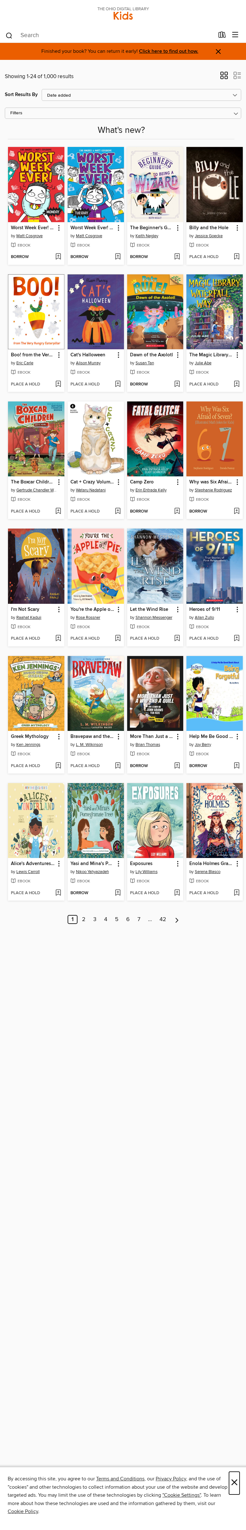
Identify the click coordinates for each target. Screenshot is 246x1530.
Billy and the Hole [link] (208, 228)
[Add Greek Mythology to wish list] (58, 766)
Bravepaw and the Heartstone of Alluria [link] (92, 737)
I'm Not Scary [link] (25, 609)
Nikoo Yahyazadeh (92, 871)
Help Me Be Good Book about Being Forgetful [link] (211, 737)
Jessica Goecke (209, 236)
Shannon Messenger (153, 617)
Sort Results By (21, 95)
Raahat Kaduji (28, 617)
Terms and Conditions (120, 1479)
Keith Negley (146, 236)
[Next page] (177, 919)
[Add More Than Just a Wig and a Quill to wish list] (177, 766)
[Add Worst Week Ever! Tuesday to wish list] (118, 257)
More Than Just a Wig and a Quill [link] (152, 737)
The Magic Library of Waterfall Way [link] (211, 355)
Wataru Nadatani (91, 490)
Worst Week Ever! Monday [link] (33, 228)
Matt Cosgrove (29, 236)
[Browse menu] (235, 35)
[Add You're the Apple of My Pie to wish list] (118, 639)
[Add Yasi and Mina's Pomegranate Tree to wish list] (118, 893)
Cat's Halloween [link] (87, 355)
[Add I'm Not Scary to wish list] (58, 639)
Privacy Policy (171, 1479)
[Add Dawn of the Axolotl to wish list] (177, 384)
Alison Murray (88, 363)
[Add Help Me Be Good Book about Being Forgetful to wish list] (237, 766)
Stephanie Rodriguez (213, 490)
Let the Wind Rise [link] (149, 609)
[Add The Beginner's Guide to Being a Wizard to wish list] (177, 257)
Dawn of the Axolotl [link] (151, 355)
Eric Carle (24, 363)
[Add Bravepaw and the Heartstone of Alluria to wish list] (118, 766)
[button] (224, 77)
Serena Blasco (207, 871)
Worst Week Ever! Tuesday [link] (92, 228)
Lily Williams (146, 871)
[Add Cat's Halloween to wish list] (118, 384)
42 (163, 919)
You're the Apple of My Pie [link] (92, 609)
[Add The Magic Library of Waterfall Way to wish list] (237, 384)
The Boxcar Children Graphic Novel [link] (33, 482)
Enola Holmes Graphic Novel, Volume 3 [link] (211, 864)
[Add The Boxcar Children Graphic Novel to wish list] (58, 511)
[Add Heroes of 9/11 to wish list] (237, 639)
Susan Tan (144, 363)
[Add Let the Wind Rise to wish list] (177, 639)
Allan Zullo (204, 617)
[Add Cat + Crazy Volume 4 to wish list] (118, 511)
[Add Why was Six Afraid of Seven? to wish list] (237, 511)
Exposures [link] (141, 864)
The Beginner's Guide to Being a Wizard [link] (152, 228)
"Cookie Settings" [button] (181, 1495)
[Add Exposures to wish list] (177, 893)
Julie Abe (203, 363)
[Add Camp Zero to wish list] (177, 511)
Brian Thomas (147, 744)
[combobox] (110, 35)
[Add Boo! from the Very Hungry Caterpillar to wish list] (58, 384)
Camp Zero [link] (142, 482)
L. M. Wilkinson (89, 744)
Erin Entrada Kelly (151, 490)
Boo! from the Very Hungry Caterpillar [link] (33, 355)
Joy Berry (203, 744)
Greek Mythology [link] (30, 737)
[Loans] (222, 36)
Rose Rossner (88, 617)
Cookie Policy (23, 1511)
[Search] (9, 35)
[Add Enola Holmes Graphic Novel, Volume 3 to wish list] (237, 893)
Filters (16, 113)
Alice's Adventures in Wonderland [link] (33, 864)
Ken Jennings (28, 744)
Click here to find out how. (168, 51)
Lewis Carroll (28, 871)
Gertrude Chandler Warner (37, 490)
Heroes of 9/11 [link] (204, 609)
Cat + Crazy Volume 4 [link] (92, 482)
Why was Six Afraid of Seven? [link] (211, 482)
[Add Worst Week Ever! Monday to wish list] (58, 257)
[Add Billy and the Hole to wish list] (237, 257)
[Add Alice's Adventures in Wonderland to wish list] (58, 893)
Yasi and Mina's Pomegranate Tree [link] (92, 864)
